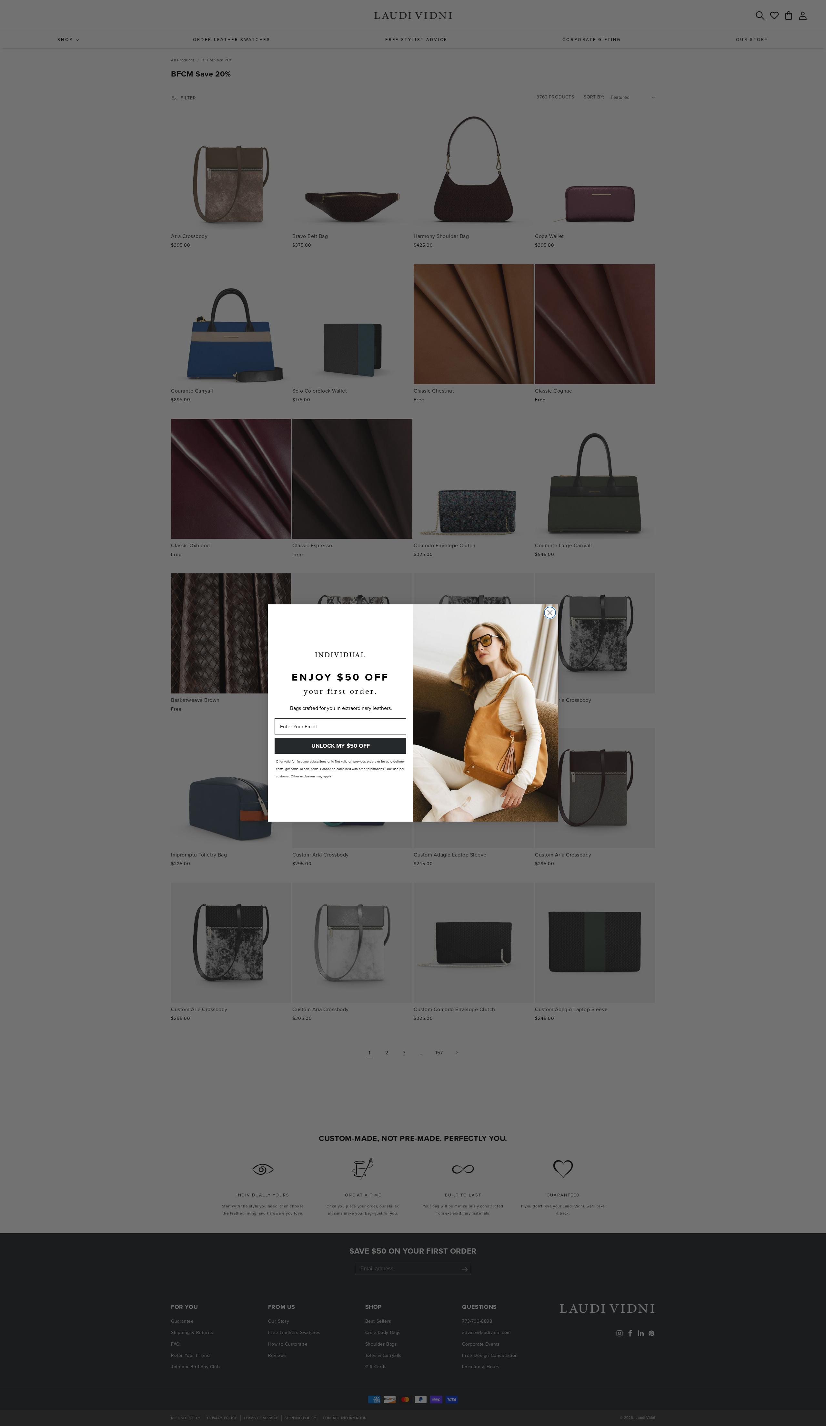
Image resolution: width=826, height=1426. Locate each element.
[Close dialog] (550, 612)
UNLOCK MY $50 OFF (340, 746)
